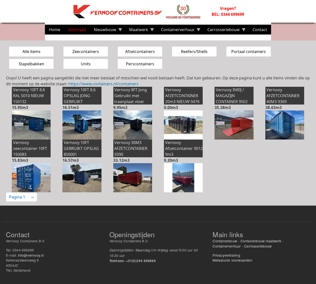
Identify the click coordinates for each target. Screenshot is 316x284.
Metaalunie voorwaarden (232, 260)
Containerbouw (225, 240)
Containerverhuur (227, 246)
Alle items (31, 51)
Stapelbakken (31, 64)
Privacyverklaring (226, 255)
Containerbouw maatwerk (260, 240)
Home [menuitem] (54, 29)
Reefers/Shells (194, 51)
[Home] (140, 11)
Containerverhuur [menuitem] (176, 31)
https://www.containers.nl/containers (103, 84)
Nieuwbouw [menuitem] (103, 31)
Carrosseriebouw (258, 246)
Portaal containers (248, 51)
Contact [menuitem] (260, 29)
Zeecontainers (85, 51)
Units (86, 64)
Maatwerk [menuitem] (136, 31)
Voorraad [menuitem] (77, 29)
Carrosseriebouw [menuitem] (221, 31)
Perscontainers (140, 64)
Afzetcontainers (140, 51)
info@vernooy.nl (31, 255)
